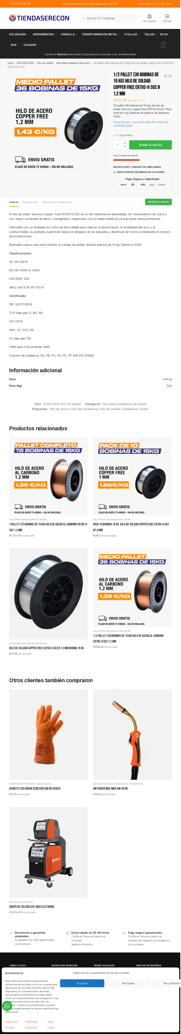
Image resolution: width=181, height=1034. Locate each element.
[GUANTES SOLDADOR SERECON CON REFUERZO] (48, 734)
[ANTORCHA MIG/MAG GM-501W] (132, 734)
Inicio (10, 63)
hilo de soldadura (84, 409)
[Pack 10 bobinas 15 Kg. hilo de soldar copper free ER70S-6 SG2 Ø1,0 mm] (132, 476)
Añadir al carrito (150, 145)
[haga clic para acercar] (58, 121)
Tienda (167, 21)
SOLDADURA (25, 63)
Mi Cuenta (149, 21)
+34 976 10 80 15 (19, 3)
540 (169, 385)
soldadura (130, 409)
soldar (144, 409)
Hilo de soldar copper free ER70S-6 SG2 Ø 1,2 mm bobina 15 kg (46, 648)
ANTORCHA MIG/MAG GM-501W (110, 788)
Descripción (30, 202)
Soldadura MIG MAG (21, 902)
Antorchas (136, 784)
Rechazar (128, 983)
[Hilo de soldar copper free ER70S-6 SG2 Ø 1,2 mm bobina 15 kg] (48, 593)
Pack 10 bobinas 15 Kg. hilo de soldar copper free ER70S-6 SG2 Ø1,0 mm (131, 527)
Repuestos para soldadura (110, 784)
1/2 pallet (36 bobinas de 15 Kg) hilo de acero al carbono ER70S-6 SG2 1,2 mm (128, 639)
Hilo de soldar (45, 63)
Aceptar (82, 983)
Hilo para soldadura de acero (73, 63)
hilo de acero (59, 409)
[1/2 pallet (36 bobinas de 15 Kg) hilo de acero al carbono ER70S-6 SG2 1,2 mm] (132, 587)
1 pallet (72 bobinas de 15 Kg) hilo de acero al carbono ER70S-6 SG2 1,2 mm (48, 527)
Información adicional (56, 202)
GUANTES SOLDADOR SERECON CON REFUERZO (34, 788)
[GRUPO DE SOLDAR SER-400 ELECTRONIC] (48, 852)
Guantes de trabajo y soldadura (29, 784)
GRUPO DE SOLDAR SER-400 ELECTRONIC (31, 907)
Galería (13, 202)
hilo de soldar (110, 409)
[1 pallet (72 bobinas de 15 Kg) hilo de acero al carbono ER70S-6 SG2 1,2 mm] (48, 476)
